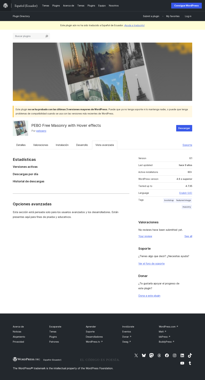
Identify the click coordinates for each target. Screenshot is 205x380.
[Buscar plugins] (47, 36)
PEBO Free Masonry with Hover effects (66, 125)
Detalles (21, 145)
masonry (187, 207)
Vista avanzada (104, 145)
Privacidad (18, 341)
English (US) (185, 193)
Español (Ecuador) (52, 359)
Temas (52, 331)
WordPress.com (168, 326)
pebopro (41, 130)
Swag (126, 341)
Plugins (53, 336)
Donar (126, 336)
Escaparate (55, 326)
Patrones (54, 341)
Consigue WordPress (186, 5)
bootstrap (169, 200)
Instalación (62, 145)
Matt (162, 331)
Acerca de (18, 326)
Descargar (184, 128)
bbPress (164, 336)
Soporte (187, 145)
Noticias (17, 331)
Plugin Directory (21, 16)
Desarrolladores (94, 336)
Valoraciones (40, 145)
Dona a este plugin (149, 295)
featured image (183, 200)
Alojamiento (19, 336)
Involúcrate (128, 326)
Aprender (91, 326)
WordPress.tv (94, 341)
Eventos (126, 331)
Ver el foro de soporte (151, 263)
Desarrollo (82, 145)
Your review (145, 236)
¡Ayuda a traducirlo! (134, 25)
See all (188, 236)
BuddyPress (166, 341)
